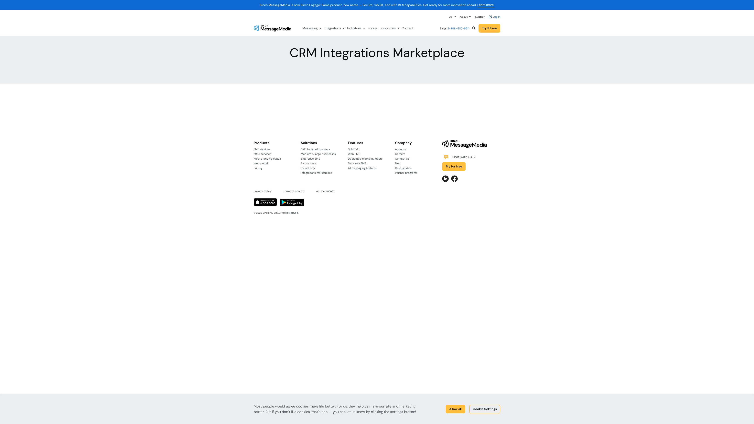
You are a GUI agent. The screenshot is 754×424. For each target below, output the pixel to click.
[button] (474, 28)
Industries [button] (354, 28)
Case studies (403, 168)
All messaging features (362, 168)
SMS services (262, 149)
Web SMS (354, 154)
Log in (496, 16)
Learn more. (485, 5)
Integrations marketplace (316, 173)
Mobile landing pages (267, 158)
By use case (308, 163)
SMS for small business (315, 149)
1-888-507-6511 (458, 28)
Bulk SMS (353, 149)
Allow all (455, 409)
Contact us (402, 158)
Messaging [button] (310, 28)
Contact (407, 28)
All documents (325, 191)
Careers (400, 154)
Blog (397, 163)
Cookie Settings (485, 409)
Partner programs (406, 173)
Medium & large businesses (318, 154)
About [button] (464, 16)
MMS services (262, 154)
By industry (308, 168)
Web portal (261, 163)
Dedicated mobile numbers (365, 158)
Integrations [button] (332, 28)
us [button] (450, 16)
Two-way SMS (357, 163)
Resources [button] (388, 28)
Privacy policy (262, 191)
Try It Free (489, 28)
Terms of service (293, 191)
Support (480, 16)
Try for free (454, 166)
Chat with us (462, 157)
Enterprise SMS (310, 158)
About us (400, 149)
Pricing (372, 28)
